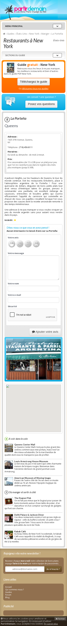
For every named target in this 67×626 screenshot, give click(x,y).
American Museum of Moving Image (32, 478)
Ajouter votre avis (46, 331)
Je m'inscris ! (53, 569)
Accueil (8, 587)
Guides (8, 592)
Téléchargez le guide (33, 81)
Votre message (16, 253)
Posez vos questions (41, 104)
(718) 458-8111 (26, 147)
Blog (7, 597)
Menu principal (14, 26)
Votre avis (13, 237)
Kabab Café (20, 531)
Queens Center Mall (24, 444)
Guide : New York (36, 65)
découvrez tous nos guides (35, 88)
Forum (8, 594)
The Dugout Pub (22, 498)
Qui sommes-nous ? (14, 589)
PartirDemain (29, 10)
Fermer (61, 618)
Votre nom (13, 283)
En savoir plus (51, 623)
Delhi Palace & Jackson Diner (29, 515)
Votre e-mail (14, 295)
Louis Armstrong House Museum (31, 461)
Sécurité (12, 306)
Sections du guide (15, 55)
